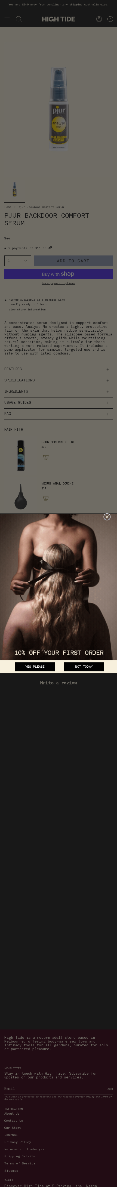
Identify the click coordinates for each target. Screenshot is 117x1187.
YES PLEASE (35, 666)
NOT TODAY (84, 666)
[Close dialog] (107, 517)
